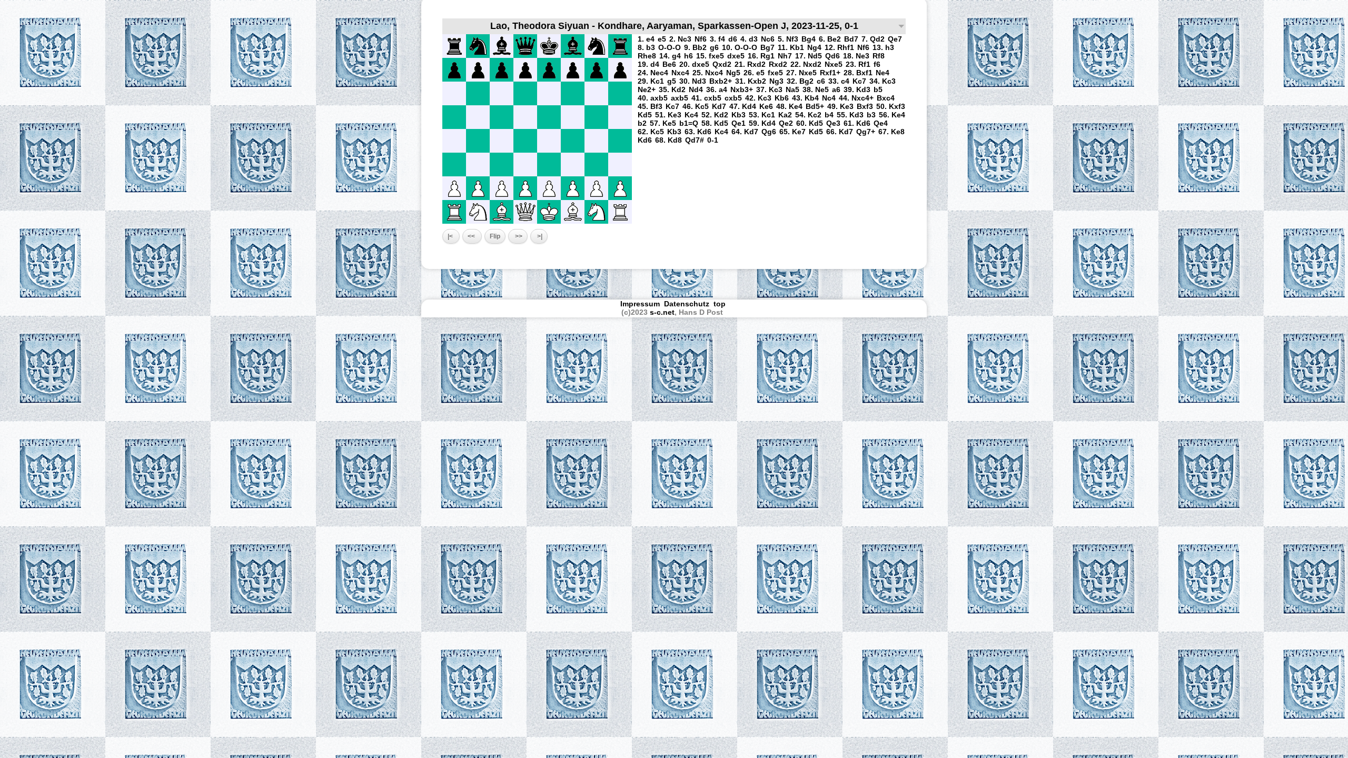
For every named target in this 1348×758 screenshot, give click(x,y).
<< (472, 236)
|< (451, 236)
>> (517, 236)
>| (539, 236)
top (720, 304)
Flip (495, 236)
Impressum (640, 304)
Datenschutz (686, 304)
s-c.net (662, 312)
